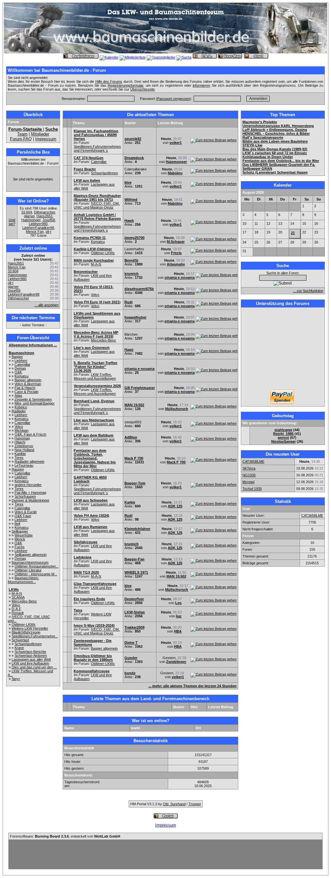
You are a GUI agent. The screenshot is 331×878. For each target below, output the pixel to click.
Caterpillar (22, 364)
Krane (19, 648)
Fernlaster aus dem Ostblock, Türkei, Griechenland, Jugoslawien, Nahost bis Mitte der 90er (95, 458)
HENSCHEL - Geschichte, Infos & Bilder (276, 133)
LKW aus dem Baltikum (93, 435)
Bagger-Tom (134, 483)
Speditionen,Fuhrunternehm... (35, 636)
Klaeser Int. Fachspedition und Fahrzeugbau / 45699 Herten (96, 135)
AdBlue (130, 437)
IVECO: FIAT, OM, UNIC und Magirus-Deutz (97, 205)
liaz (179, 616)
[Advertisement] (282, 349)
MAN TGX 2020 (86, 572)
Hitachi (20, 442)
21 (293, 233)
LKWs (14, 589)
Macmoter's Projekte (259, 122)
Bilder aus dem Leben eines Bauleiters (275, 141)
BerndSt (131, 260)
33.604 (26, 212)
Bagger (17, 357)
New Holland (24, 450)
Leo (178, 603)
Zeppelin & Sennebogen (33, 399)
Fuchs (20, 547)
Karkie (129, 502)
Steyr (16, 679)
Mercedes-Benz (24, 601)
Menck (20, 539)
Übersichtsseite (142, 89)
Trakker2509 (134, 627)
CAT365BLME (253, 461)
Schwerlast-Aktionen (31, 655)
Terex (19, 458)
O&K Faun (23, 516)
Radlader (19, 411)
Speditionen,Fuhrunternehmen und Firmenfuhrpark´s (97, 148)
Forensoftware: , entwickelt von (65, 836)
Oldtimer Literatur (28, 570)
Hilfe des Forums (109, 81)
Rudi (128, 302)
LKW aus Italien (87, 180)
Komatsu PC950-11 (90, 238)
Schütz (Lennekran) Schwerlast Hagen (275, 172)
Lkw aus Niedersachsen (94, 420)
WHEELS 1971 (136, 572)
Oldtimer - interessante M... (36, 574)
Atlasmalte (176, 264)
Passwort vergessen (173, 99)
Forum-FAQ (21, 138)
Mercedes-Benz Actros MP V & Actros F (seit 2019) (96, 334)
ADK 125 (175, 506)
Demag (20, 368)
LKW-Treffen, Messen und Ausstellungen (95, 376)
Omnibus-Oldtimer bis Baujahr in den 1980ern (93, 658)
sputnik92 (132, 139)
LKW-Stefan (134, 612)
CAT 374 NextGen (88, 158)
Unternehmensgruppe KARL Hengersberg (278, 126)
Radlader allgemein (29, 461)
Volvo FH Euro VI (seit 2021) (97, 302)
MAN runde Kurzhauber (94, 260)
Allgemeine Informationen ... (33, 345)
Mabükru (175, 173)
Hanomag (22, 438)
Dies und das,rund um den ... (34, 667)
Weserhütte (24, 535)
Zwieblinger (176, 662)
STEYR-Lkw (252, 145)
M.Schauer (176, 242)
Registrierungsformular (125, 85)
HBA (178, 631)
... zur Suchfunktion (308, 291)
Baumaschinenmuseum (30, 562)
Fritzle (176, 253)
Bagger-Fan (134, 559)
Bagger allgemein (28, 380)
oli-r (48, 231)
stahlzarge (283, 430)
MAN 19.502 (134, 405)
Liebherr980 (38, 224)
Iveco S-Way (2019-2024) (94, 625)
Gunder (130, 658)
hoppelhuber (135, 317)
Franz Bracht (85, 169)
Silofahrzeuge (85, 542)
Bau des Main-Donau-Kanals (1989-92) (274, 149)
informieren (201, 85)
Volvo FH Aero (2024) (91, 515)
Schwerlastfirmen (28, 644)
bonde (129, 673)
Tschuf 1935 (252, 489)
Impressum (45, 138)
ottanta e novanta (180, 277)
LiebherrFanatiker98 (38, 228)
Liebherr (21, 361)
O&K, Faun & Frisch (30, 434)
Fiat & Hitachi (25, 388)
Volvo (19, 426)
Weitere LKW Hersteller (30, 628)
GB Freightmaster (139, 388)
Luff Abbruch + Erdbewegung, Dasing (274, 130)
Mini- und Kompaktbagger (35, 403)
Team (22, 134)
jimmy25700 (134, 238)
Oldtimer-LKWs (24, 624)
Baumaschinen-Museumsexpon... (23, 580)
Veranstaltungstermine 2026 (97, 386)
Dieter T (131, 643)
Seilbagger (20, 531)
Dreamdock (134, 158)
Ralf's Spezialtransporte (262, 137)
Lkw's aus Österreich (92, 348)
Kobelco (21, 407)
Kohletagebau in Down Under (267, 157)
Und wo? (12, 222)
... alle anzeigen (46, 305)
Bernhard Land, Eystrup (94, 401)
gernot (283, 437)
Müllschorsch (176, 409)
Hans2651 (45, 216)
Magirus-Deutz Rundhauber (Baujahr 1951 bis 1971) (97, 197)
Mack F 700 (133, 458)
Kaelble (20, 454)
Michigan (21, 430)
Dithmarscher (44, 212)
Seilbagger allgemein (31, 555)
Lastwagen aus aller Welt (31, 659)
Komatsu (21, 376)
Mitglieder (40, 134)
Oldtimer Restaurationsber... (37, 566)
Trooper (194, 804)
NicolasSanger (283, 441)
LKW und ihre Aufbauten (30, 663)
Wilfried (130, 199)
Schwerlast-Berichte (30, 652)
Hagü (128, 350)
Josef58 (48, 220)
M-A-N (17, 593)
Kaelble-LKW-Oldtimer (93, 249)
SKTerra (248, 468)
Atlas (18, 395)
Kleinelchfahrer (137, 529)
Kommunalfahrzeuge (92, 671)
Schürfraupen (25, 496)
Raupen (18, 469)
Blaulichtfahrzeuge (26, 632)
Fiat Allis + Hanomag (30, 492)
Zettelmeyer (24, 446)
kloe (128, 182)
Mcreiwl (248, 482)
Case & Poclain (26, 392)
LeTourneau (24, 465)
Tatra (78, 610)
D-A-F (16, 609)
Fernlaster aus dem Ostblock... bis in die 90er (280, 161)
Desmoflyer (134, 599)
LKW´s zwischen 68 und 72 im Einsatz (274, 153)
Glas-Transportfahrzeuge (95, 584)
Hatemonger (30, 220)
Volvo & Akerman (28, 384)
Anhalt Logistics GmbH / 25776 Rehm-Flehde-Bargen (97, 217)
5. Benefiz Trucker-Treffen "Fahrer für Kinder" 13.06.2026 (95, 367)
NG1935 (249, 475)
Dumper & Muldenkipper (30, 500)
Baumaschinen (21, 353)
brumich (131, 274)
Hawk (129, 220)
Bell (17, 524)
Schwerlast (20, 640)
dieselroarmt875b (139, 289)
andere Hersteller (28, 485)
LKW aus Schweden (91, 500)
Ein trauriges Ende (89, 599)
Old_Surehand (174, 804)
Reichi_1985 (283, 434)
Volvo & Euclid (26, 512)
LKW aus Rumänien (90, 527)
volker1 (175, 143)
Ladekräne (82, 557)
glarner (29, 216)
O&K (18, 372)
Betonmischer (86, 272)
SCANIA (18, 597)
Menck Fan (35, 231)
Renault (18, 613)
